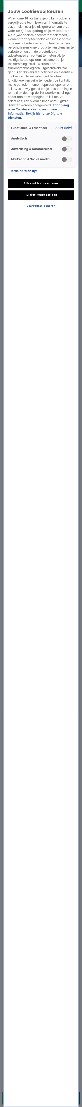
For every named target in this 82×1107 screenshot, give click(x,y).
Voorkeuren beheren (40, 206)
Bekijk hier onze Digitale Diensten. (35, 116)
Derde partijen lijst (23, 171)
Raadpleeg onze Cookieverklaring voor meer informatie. (38, 109)
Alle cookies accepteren (41, 183)
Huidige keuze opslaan (41, 195)
